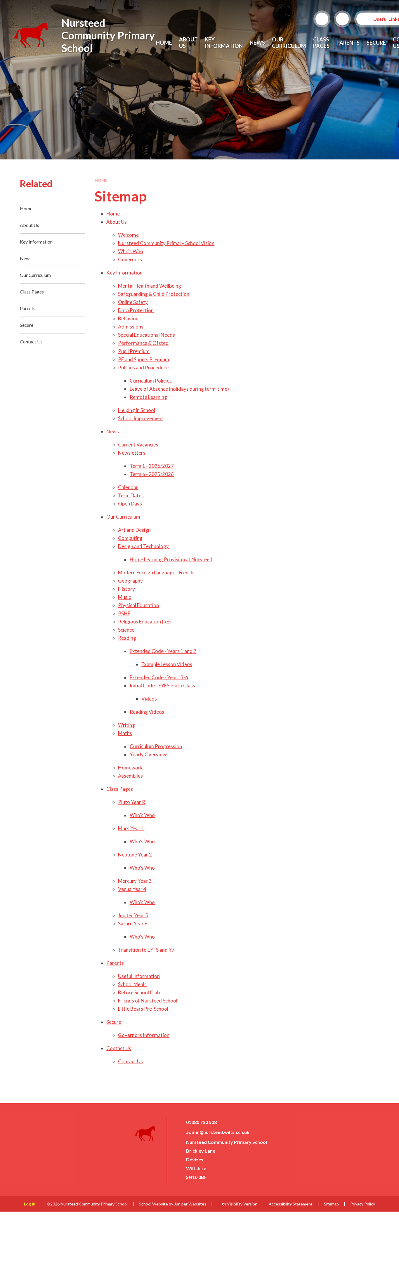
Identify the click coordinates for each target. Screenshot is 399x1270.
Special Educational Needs (146, 335)
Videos (149, 699)
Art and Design (134, 530)
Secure (113, 1022)
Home (101, 180)
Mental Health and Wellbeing (149, 286)
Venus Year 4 (132, 889)
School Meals (132, 984)
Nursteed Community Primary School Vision (166, 243)
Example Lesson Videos (166, 664)
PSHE (124, 613)
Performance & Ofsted (143, 343)
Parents (115, 963)
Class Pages (119, 789)
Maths (125, 733)
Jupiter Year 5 (133, 915)
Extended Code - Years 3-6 (159, 677)
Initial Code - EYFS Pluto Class (162, 685)
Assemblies (130, 776)
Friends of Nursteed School (147, 1001)
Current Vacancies (138, 445)
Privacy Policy (362, 1203)
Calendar (128, 487)
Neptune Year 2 (135, 855)
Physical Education (138, 605)
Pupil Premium (134, 351)
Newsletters (131, 453)
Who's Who (130, 251)
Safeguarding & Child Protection (153, 294)
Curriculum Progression (156, 746)
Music (124, 597)
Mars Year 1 (131, 828)
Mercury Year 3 (135, 881)
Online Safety (133, 302)
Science (126, 630)
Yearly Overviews (149, 754)
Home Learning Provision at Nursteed (171, 559)
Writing (126, 725)
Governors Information (143, 1035)
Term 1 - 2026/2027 (152, 466)
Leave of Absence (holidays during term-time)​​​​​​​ (179, 389)
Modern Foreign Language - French (155, 572)
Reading (127, 638)
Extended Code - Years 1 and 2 (163, 651)
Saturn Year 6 (133, 923)
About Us (116, 222)
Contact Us (118, 1048)
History (126, 589)
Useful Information (139, 976)
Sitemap (331, 1203)
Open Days (130, 504)
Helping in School (136, 410)
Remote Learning (148, 397)
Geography (130, 581)
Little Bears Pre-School (143, 1009)
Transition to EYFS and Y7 (146, 950)
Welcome (128, 235)
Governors (130, 259)
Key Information (124, 273)
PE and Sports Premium (143, 359)
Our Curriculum (123, 517)
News (112, 431)
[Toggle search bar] (321, 19)
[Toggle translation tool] (342, 19)
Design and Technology (143, 546)
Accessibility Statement (291, 1203)
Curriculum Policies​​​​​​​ (151, 381)
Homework (130, 768)
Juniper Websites (190, 1203)
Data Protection (136, 310)
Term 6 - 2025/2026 (152, 474)
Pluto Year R (131, 802)
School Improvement (140, 418)
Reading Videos (147, 712)
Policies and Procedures (144, 367)
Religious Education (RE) (144, 622)
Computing (130, 538)
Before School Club (139, 992)
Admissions (130, 327)
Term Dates (131, 495)
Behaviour (129, 318)
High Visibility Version (237, 1203)
